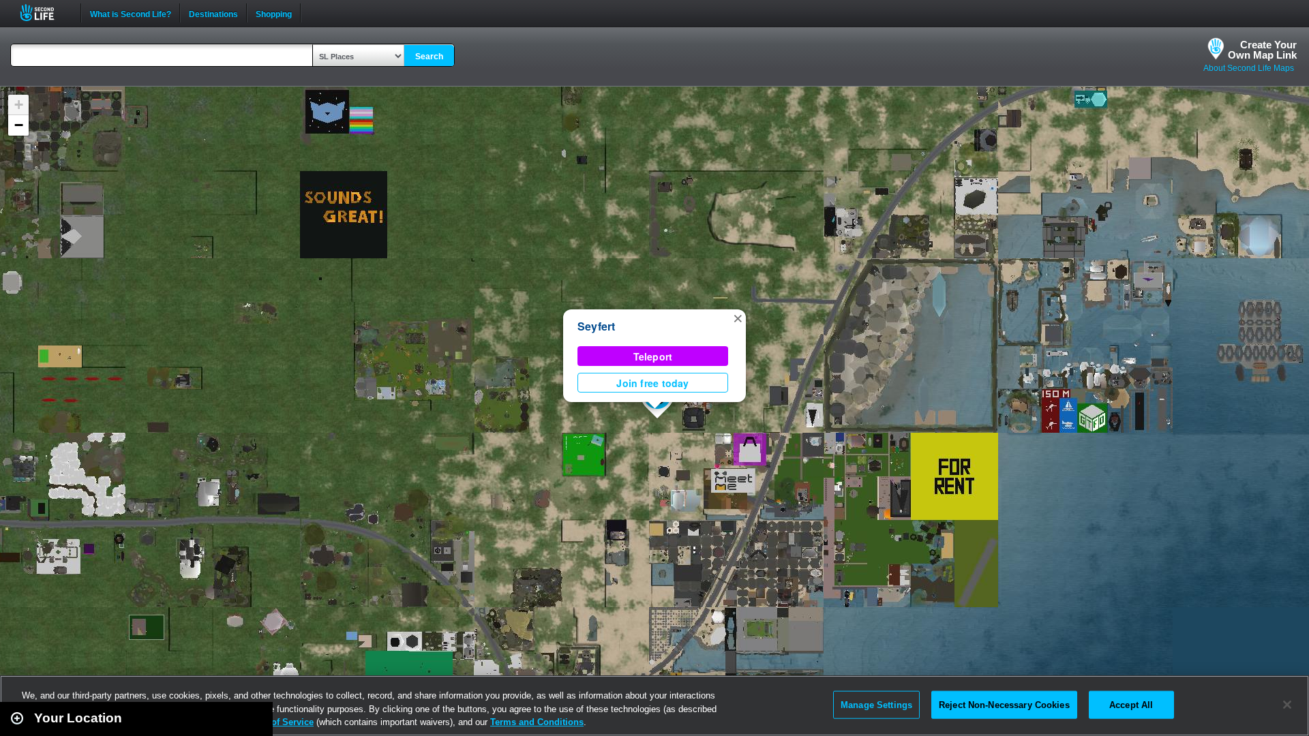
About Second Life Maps (1248, 68)
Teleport (653, 356)
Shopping (274, 13)
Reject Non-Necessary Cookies (1004, 704)
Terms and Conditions (537, 722)
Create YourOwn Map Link (1262, 50)
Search (429, 56)
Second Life (44, 12)
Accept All (1131, 704)
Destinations (213, 13)
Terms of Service (278, 722)
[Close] (1287, 705)
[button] (737, 317)
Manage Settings (876, 704)
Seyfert (596, 326)
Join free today (652, 383)
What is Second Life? (130, 13)
